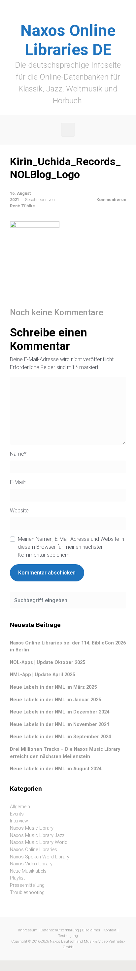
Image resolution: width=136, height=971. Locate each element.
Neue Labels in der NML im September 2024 (60, 737)
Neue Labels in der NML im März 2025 (53, 687)
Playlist (17, 878)
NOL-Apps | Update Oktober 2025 (47, 662)
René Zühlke (22, 205)
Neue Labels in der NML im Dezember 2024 (59, 712)
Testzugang (68, 936)
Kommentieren (111, 199)
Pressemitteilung (27, 885)
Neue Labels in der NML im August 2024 (55, 769)
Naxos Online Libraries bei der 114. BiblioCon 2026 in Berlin (68, 646)
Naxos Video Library (31, 864)
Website (19, 510)
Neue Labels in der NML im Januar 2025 (55, 700)
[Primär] (68, 130)
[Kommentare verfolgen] (117, 313)
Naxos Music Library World (38, 842)
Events (17, 814)
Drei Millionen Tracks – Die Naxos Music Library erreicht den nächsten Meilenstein (65, 752)
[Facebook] (61, 14)
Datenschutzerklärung (60, 930)
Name (18, 454)
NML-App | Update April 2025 (42, 674)
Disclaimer (91, 930)
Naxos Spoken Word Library (39, 857)
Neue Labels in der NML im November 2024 (59, 724)
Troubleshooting (27, 892)
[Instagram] (75, 14)
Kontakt (110, 930)
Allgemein (20, 807)
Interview (19, 821)
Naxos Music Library (31, 828)
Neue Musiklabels (28, 871)
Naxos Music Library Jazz (37, 835)
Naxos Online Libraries (33, 849)
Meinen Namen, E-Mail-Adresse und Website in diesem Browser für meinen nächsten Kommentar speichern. (71, 547)
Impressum (28, 930)
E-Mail (18, 482)
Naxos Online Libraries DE (68, 40)
